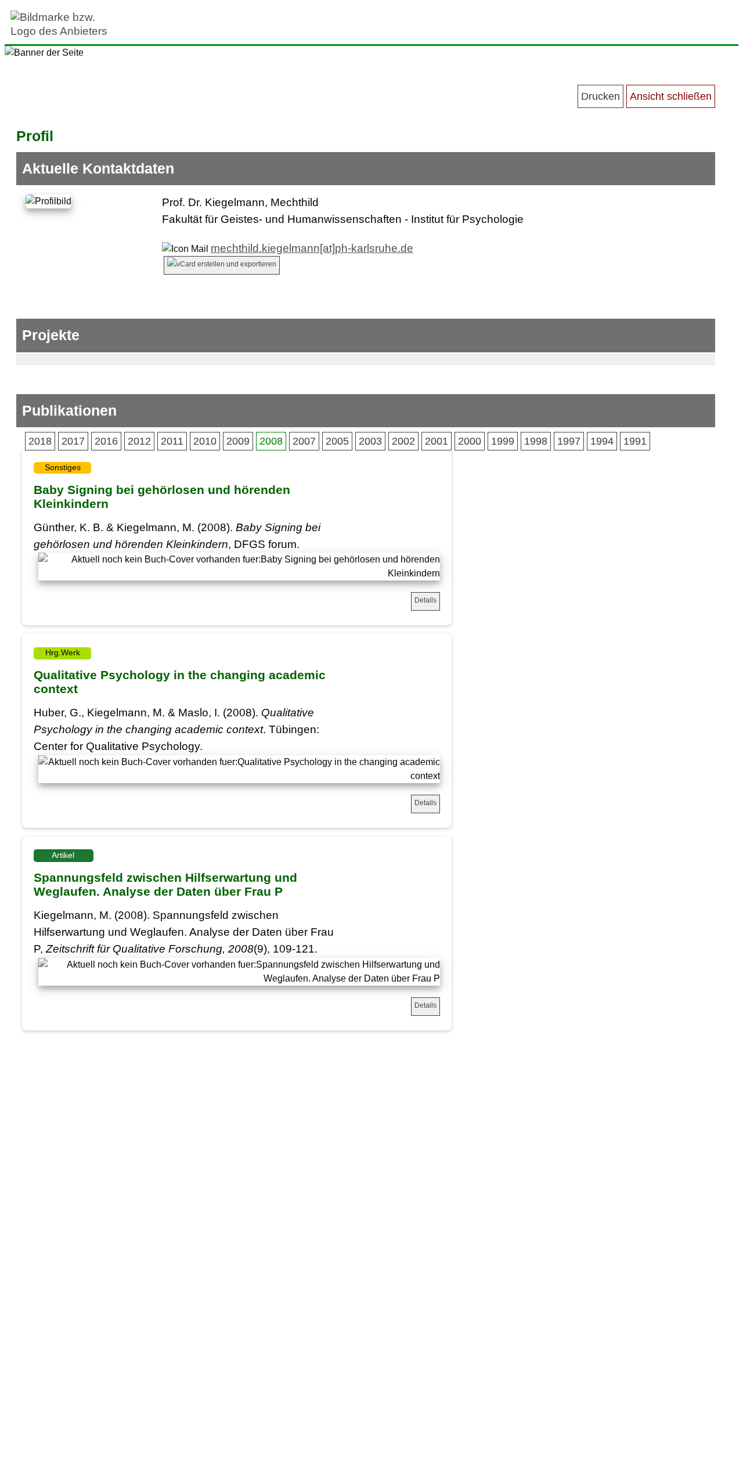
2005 (337, 441)
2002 (403, 441)
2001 (436, 441)
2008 (271, 441)
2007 (304, 441)
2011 (172, 441)
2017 (73, 441)
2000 (469, 441)
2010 (205, 441)
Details (425, 600)
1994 (602, 441)
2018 (40, 441)
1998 (535, 441)
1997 (568, 441)
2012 (139, 441)
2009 (238, 441)
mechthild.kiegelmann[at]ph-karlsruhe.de (312, 248)
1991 (635, 441)
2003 (370, 441)
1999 (502, 441)
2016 (106, 441)
